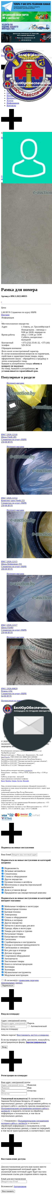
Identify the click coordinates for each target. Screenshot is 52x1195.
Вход (4, 1047)
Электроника (10, 914)
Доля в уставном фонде (15, 890)
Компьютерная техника (15, 909)
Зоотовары (9, 967)
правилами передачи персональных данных (20, 981)
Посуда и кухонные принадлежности (22, 945)
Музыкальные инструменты (17, 972)
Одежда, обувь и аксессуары (17, 928)
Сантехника (10, 939)
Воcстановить (8, 1191)
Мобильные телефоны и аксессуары (21, 906)
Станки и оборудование (15, 876)
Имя (29, 1088)
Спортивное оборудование (17, 956)
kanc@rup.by (5, 757)
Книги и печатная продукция (18, 964)
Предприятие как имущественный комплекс (25, 893)
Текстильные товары (14, 961)
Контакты (11, 105)
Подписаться (7, 986)
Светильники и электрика (16, 947)
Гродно (19, 781)
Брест (3, 781)
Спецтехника (10, 874)
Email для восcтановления (13, 1179)
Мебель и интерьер (13, 920)
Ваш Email (6, 854)
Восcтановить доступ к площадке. (33, 1035)
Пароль (30, 1023)
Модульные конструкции (16, 975)
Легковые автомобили (15, 871)
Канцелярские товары (14, 936)
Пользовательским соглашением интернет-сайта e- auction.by (25, 1122)
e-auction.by (28, 770)
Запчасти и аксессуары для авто (19, 925)
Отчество (31, 1091)
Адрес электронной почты (13, 1020)
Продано (5, 315)
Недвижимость (11, 868)
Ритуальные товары (13, 934)
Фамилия (31, 1085)
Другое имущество (13, 879)
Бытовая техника (12, 912)
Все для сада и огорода (15, 950)
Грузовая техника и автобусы (18, 882)
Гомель (14, 781)
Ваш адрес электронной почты (15, 1082)
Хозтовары (9, 969)
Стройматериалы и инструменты (20, 942)
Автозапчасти (11, 958)
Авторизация (20, 1186)
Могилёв (26, 781)
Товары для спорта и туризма (18, 931)
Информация (13, 103)
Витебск (8, 781)
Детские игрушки (12, 953)
